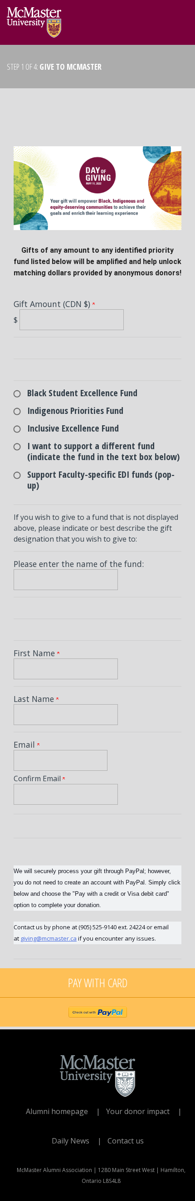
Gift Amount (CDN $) (53, 303)
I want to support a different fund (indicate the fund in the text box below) (103, 451)
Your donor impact (138, 1111)
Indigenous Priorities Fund (75, 410)
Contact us (125, 1141)
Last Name (35, 698)
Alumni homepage (57, 1111)
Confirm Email (38, 778)
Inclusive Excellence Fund (73, 428)
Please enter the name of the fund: (79, 563)
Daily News (70, 1141)
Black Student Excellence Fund (82, 393)
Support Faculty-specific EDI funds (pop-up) (101, 479)
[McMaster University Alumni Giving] (34, 20)
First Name (35, 653)
